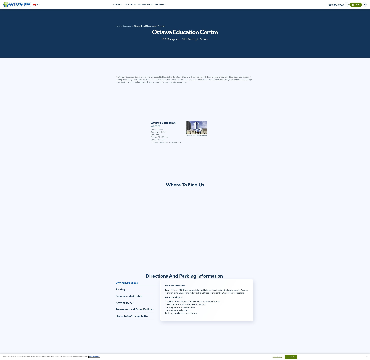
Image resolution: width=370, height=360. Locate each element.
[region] (185, 357)
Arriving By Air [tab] (124, 302)
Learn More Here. (94, 356)
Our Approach (144, 4)
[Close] (367, 357)
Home (118, 26)
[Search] (347, 4)
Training (116, 4)
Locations (127, 26)
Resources (159, 4)
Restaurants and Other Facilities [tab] (135, 309)
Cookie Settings (277, 357)
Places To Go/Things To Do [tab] (132, 316)
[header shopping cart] (365, 4)
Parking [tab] (120, 289)
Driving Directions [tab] (127, 282)
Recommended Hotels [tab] (129, 296)
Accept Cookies (291, 357)
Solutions (129, 4)
